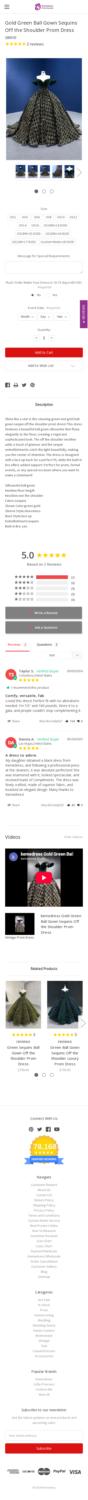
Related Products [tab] (44, 968)
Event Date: (44, 308)
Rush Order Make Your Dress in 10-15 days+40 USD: (44, 284)
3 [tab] (52, 191)
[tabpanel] (20, 172)
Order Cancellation (44, 1261)
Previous (9, 172)
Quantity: (44, 329)
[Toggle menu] (6, 6)
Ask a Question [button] (46, 627)
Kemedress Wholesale (44, 1256)
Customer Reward (44, 1185)
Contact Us (44, 1195)
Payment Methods (44, 1251)
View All (44, 1394)
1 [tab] (36, 191)
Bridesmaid (44, 1335)
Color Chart (44, 1246)
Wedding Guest (44, 1325)
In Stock (44, 1305)
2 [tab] (44, 191)
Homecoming (44, 1315)
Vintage (44, 1340)
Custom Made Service (44, 1220)
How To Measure (44, 1231)
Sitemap (44, 1276)
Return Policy (44, 1200)
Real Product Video (44, 1225)
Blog (44, 1271)
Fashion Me (44, 1389)
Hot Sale (44, 1300)
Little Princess (44, 1384)
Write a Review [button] (46, 613)
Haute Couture (44, 1330)
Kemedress (44, 1379)
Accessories (44, 1356)
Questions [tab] (44, 644)
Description (44, 404)
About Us (44, 1190)
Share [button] (15, 721)
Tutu (44, 1346)
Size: (44, 209)
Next (79, 172)
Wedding (44, 1320)
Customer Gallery (44, 1266)
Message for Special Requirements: (44, 256)
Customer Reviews (44, 1236)
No (39, 295)
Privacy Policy (44, 1210)
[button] (70, 721)
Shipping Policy (44, 1205)
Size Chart (44, 1241)
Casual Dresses (44, 1351)
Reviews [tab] (14, 644)
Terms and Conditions (44, 1215)
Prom (44, 1310)
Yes (54, 295)
